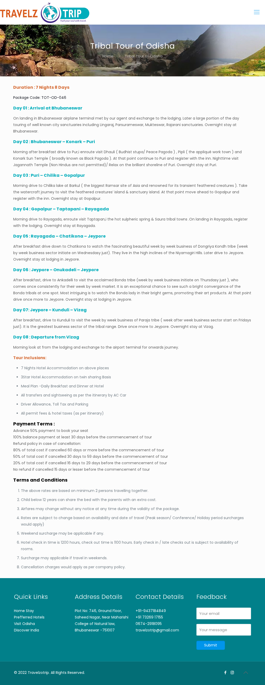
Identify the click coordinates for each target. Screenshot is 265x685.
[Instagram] (232, 672)
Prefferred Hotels (29, 617)
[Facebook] (225, 672)
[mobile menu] (256, 12)
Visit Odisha (24, 623)
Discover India (26, 630)
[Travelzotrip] (44, 12)
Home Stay (24, 610)
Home (107, 56)
